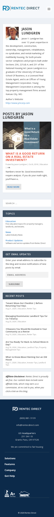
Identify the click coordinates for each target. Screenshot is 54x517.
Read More (13, 186)
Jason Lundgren (20, 164)
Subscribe (14, 284)
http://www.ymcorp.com (18, 102)
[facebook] (25, 506)
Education (44, 164)
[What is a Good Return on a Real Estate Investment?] (27, 135)
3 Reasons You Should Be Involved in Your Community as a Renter (26, 330)
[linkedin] (27, 506)
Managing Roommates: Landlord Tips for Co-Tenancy (27, 317)
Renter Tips (31, 308)
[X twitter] (22, 506)
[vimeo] (32, 506)
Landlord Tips (32, 347)
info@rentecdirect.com (27, 425)
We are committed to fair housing (27, 446)
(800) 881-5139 (28, 418)
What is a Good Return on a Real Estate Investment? (25, 157)
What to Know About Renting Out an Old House (26, 358)
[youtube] (29, 506)
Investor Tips (32, 362)
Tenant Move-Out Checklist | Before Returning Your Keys (24, 304)
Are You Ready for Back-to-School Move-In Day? (27, 343)
